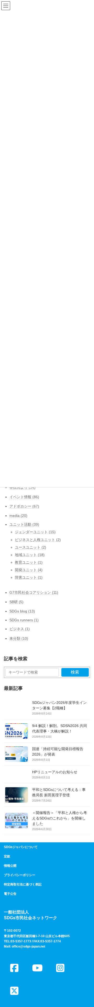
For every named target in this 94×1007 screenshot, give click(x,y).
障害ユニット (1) (29, 578)
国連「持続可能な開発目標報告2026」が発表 (57, 751)
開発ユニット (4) (29, 570)
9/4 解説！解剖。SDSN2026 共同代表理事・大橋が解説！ (59, 728)
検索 (75, 672)
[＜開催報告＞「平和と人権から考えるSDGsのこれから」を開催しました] (16, 825)
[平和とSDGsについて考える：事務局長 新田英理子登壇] (16, 799)
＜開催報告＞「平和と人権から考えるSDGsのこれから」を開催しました (59, 818)
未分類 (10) (18, 638)
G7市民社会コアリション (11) (33, 592)
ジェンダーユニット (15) (35, 532)
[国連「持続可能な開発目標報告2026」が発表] (16, 758)
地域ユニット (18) (30, 555)
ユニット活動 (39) (24, 524)
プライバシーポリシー (19, 875)
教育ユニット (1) (29, 562)
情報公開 (10, 866)
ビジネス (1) (19, 629)
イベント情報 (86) (24, 497)
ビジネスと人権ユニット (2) (38, 540)
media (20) (18, 515)
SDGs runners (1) (24, 620)
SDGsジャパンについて (21, 847)
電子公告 (10, 894)
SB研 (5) (16, 602)
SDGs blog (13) (22, 611)
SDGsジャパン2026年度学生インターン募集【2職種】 (59, 705)
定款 (7, 856)
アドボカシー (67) (24, 506)
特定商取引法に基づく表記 (23, 884)
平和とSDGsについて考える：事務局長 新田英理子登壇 (59, 792)
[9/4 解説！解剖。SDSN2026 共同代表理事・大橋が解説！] (16, 735)
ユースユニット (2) (30, 547)
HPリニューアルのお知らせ (54, 772)
